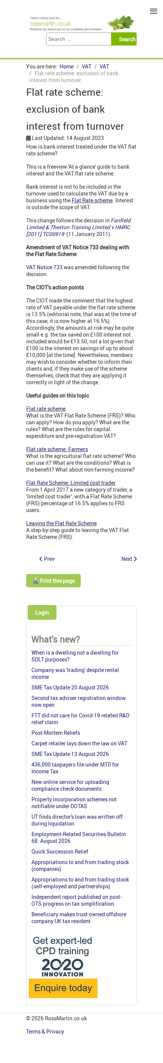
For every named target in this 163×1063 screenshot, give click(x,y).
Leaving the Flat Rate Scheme (61, 523)
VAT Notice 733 (44, 267)
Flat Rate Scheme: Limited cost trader (71, 482)
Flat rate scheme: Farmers (57, 449)
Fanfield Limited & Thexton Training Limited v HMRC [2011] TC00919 (78, 227)
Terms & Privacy (45, 1031)
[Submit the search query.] (126, 39)
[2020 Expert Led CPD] (63, 1000)
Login (42, 612)
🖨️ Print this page (53, 580)
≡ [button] (153, 11)
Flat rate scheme (46, 408)
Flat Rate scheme (92, 200)
